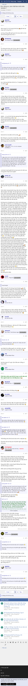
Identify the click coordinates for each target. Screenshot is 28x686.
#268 (26, 181)
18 (17, 16)
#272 (26, 336)
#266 (26, 131)
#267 (26, 150)
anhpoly (3, 10)
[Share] (24, 25)
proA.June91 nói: (6, 483)
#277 (26, 413)
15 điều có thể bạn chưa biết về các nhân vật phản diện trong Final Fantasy (15, 627)
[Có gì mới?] (23, 1)
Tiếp (20, 16)
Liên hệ (2, 673)
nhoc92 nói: (4, 340)
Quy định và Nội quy (5, 675)
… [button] (12, 16)
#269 (26, 281)
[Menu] (1, 1)
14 (15, 16)
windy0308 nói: (5, 542)
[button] (14, 670)
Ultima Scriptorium (15, 607)
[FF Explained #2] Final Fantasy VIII (13, 635)
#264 (26, 93)
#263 (26, 59)
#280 (26, 571)
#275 (26, 387)
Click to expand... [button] (14, 510)
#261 (26, 25)
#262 (26, 44)
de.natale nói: (5, 417)
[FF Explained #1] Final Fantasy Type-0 (14, 612)
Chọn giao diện (5, 667)
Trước (8, 16)
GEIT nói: (4, 499)
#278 (26, 453)
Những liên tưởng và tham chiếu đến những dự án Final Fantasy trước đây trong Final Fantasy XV (15, 604)
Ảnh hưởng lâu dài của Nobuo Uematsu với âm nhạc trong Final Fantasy (15, 619)
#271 (26, 322)
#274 (26, 373)
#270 (26, 306)
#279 (26, 538)
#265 (26, 113)
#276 (26, 399)
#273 (26, 359)
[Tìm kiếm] (26, 1)
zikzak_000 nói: (5, 154)
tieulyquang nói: (5, 63)
